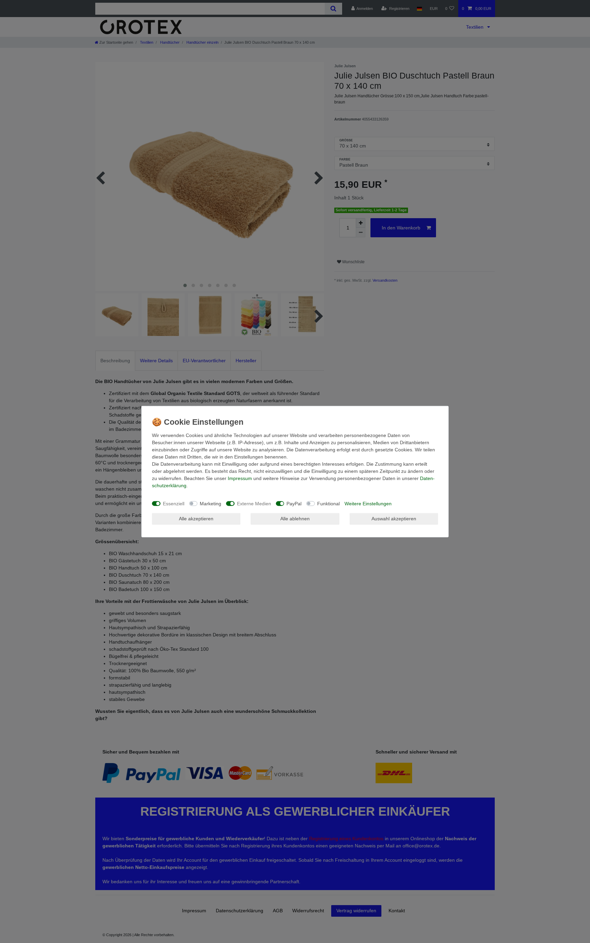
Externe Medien (254, 503)
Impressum (240, 478)
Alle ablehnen (295, 518)
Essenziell (173, 503)
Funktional (328, 503)
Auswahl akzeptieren (393, 518)
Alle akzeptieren (196, 518)
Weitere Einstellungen (368, 503)
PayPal (293, 503)
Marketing (210, 503)
